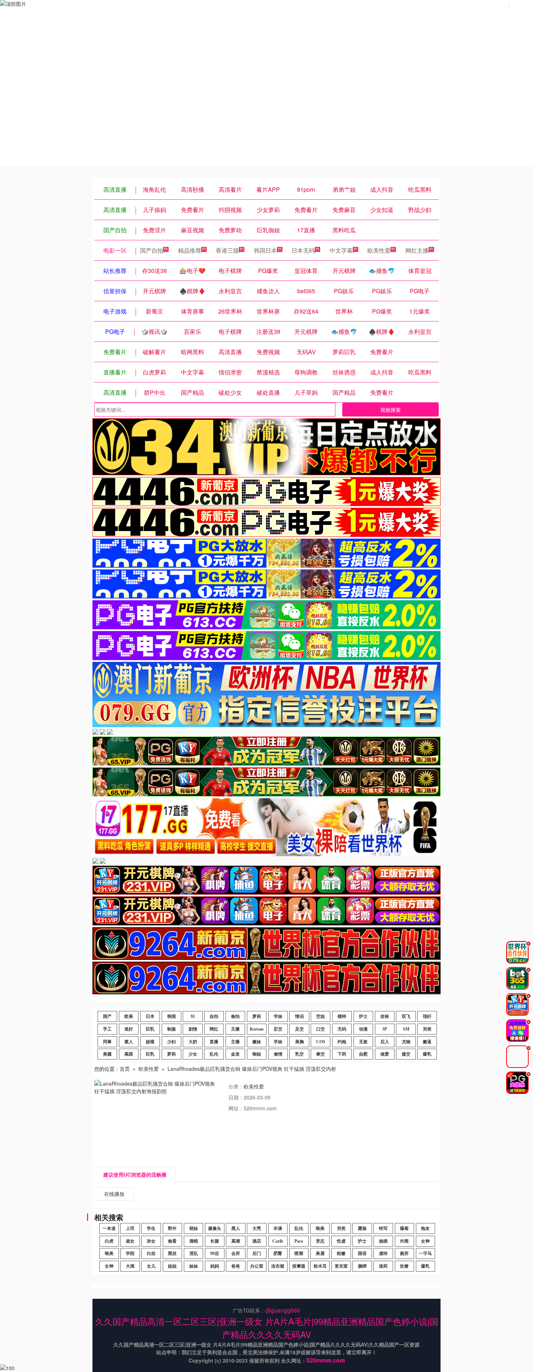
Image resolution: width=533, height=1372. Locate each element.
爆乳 (427, 1054)
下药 (342, 1054)
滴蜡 (193, 1241)
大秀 (256, 1228)
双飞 (406, 1016)
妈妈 (214, 1266)
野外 (172, 1228)
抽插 (383, 1241)
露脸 (362, 1228)
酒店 (256, 1241)
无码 (342, 1029)
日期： (236, 1097)
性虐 (341, 1241)
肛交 (278, 1029)
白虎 (109, 1241)
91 (193, 1016)
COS (320, 1041)
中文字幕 (341, 250)
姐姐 (172, 1266)
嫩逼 (427, 1041)
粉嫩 (341, 1253)
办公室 (256, 1266)
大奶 (193, 1041)
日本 (150, 1016)
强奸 (427, 1016)
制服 (171, 1029)
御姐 (256, 1054)
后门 (256, 1253)
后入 (384, 1041)
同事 (107, 1041)
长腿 (214, 1241)
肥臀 (277, 1253)
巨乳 (150, 1029)
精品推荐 (189, 250)
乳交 (299, 1054)
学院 (130, 1253)
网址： (236, 1108)
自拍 (214, 1016)
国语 (362, 1253)
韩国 (171, 1016)
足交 (299, 1029)
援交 (406, 1054)
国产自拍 (151, 250)
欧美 (128, 1016)
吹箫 (404, 1266)
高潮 (235, 1241)
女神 (425, 1241)
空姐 (320, 1016)
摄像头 (214, 1228)
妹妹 (193, 1266)
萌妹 (193, 1228)
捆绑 (362, 1266)
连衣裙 (277, 1266)
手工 (107, 1029)
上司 (130, 1228)
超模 (150, 1041)
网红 (214, 1029)
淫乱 (193, 1253)
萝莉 (256, 1016)
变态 (320, 1241)
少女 (193, 1054)
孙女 (151, 1241)
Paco (298, 1241)
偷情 (278, 1054)
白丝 (151, 1253)
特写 (383, 1228)
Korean (257, 1029)
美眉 (320, 1253)
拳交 (320, 1054)
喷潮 (298, 1253)
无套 (363, 1041)
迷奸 (128, 1029)
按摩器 (298, 1266)
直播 (214, 1041)
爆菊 (404, 1228)
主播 (235, 1029)
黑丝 (172, 1253)
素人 (128, 1041)
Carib (277, 1241)
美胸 (299, 1041)
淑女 (130, 1241)
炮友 (425, 1228)
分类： (236, 1086)
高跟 (128, 1054)
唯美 (320, 1228)
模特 (342, 1016)
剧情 (193, 1029)
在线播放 (114, 1193)
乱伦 (214, 1054)
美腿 (107, 1054)
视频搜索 (390, 409)
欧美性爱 (379, 250)
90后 (214, 1253)
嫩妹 (256, 1041)
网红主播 (417, 250)
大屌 (130, 1266)
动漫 (363, 1029)
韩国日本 (265, 250)
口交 (320, 1029)
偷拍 (235, 1016)
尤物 (406, 1041)
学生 (151, 1228)
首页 (125, 1068)
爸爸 (235, 1266)
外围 (404, 1241)
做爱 (384, 1054)
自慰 (363, 1054)
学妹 (278, 1016)
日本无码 (303, 250)
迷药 (383, 1266)
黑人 (235, 1228)
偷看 (172, 1241)
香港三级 (227, 250)
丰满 (277, 1228)
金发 (235, 1054)
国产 (107, 1016)
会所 (235, 1253)
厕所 (404, 1253)
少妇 (171, 1041)
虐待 (383, 1253)
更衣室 (341, 1266)
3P (384, 1029)
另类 (427, 1029)
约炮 (342, 1041)
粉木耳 (320, 1266)
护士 (363, 1016)
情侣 (299, 1016)
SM (406, 1029)
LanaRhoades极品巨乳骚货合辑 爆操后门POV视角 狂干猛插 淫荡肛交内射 (252, 1068)
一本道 (109, 1228)
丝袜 (384, 1016)
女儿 (151, 1266)
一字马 (425, 1253)
